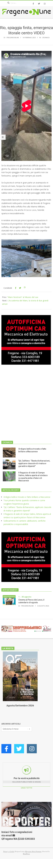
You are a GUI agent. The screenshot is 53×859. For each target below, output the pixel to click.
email (8, 835)
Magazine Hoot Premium (33, 851)
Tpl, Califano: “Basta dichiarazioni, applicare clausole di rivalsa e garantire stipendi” (34, 463)
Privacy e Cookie (8, 851)
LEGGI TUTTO (26, 788)
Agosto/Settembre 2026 (20, 705)
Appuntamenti (9, 596)
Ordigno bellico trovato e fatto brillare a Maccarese (27, 497)
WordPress (26, 854)
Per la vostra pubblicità (26, 778)
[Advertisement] (26, 404)
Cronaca (45, 37)
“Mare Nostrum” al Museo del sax (22, 297)
